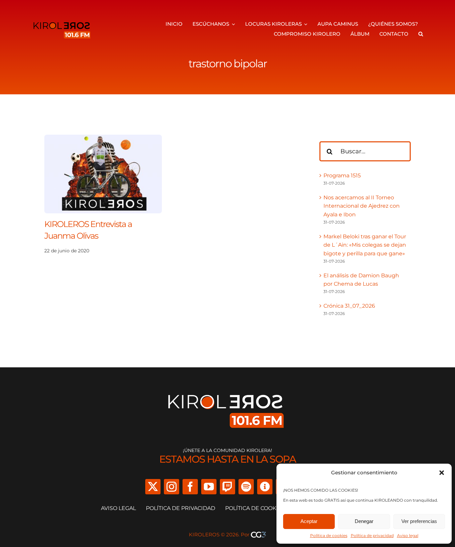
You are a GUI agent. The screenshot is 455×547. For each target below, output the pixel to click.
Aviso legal (407, 535)
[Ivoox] (264, 486)
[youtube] (209, 486)
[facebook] (190, 486)
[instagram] (171, 486)
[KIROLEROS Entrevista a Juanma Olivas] (103, 139)
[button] (441, 472)
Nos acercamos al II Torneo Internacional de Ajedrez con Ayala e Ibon (361, 206)
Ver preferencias (419, 521)
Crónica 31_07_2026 (349, 306)
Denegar (364, 521)
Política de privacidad (372, 535)
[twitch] (227, 486)
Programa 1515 (342, 175)
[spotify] (246, 486)
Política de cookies (328, 535)
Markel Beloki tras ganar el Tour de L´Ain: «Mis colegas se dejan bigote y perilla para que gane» (364, 245)
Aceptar (308, 521)
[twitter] (153, 486)
